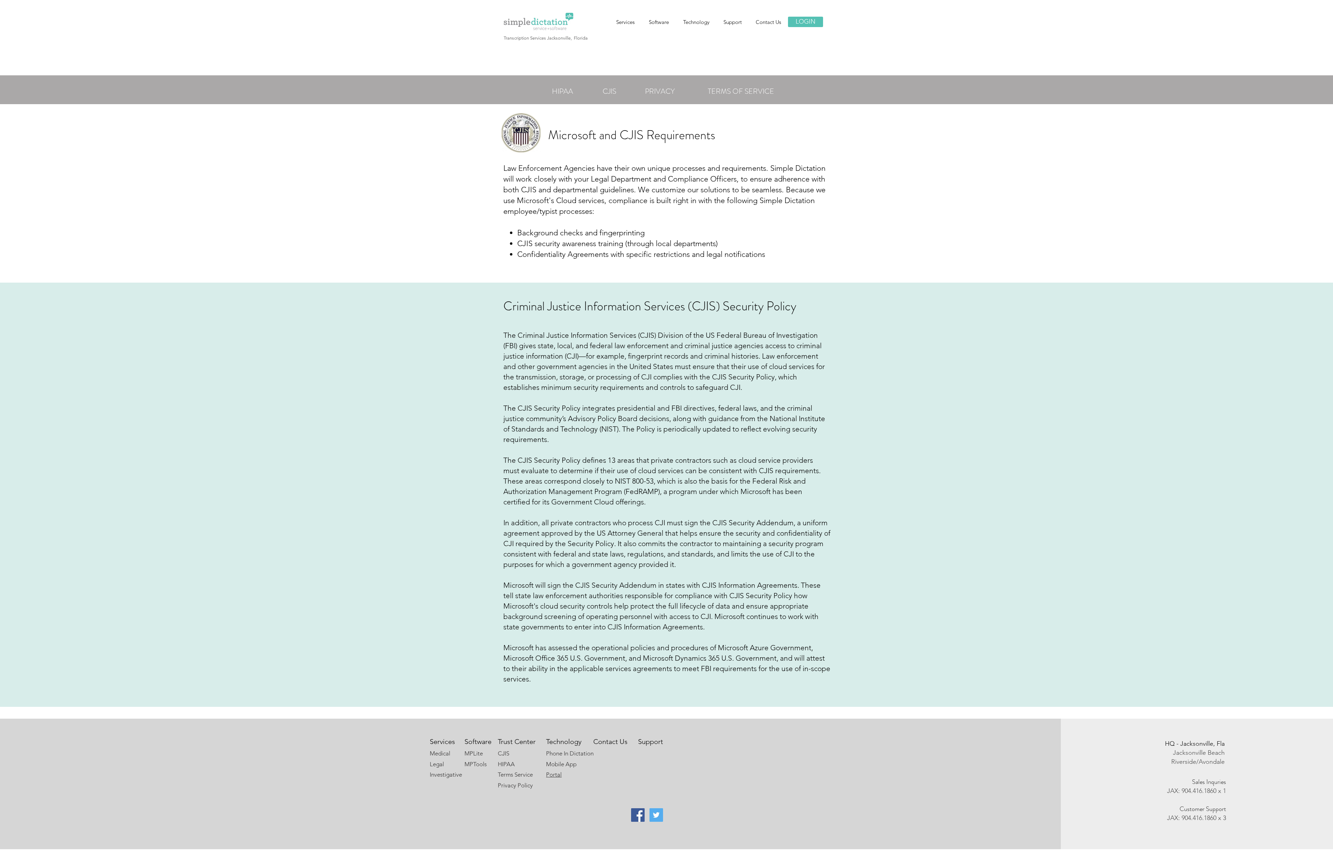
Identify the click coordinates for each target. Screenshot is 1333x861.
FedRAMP (642, 491)
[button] (659, 22)
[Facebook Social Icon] (638, 815)
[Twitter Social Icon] (656, 815)
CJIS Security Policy (743, 377)
